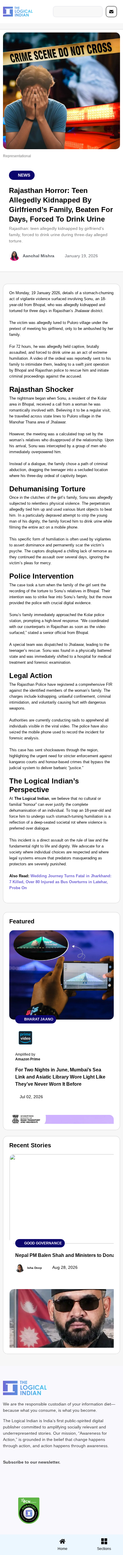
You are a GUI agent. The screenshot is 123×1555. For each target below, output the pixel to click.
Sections (20, 1550)
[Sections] (20, 1539)
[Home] (62, 1541)
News (24, 175)
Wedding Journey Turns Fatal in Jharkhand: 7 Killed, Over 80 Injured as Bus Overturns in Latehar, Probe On (60, 882)
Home (62, 1549)
